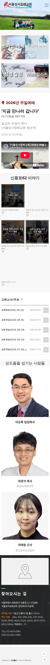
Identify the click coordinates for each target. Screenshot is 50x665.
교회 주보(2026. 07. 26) (12, 349)
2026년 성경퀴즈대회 (10, 210)
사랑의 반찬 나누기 (8, 282)
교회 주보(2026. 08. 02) (12, 339)
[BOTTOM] (44, 659)
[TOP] (44, 654)
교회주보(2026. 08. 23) (12, 310)
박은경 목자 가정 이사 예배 (36, 246)
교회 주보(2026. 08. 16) (12, 320)
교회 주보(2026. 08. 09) (12, 330)
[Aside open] (47, 5)
